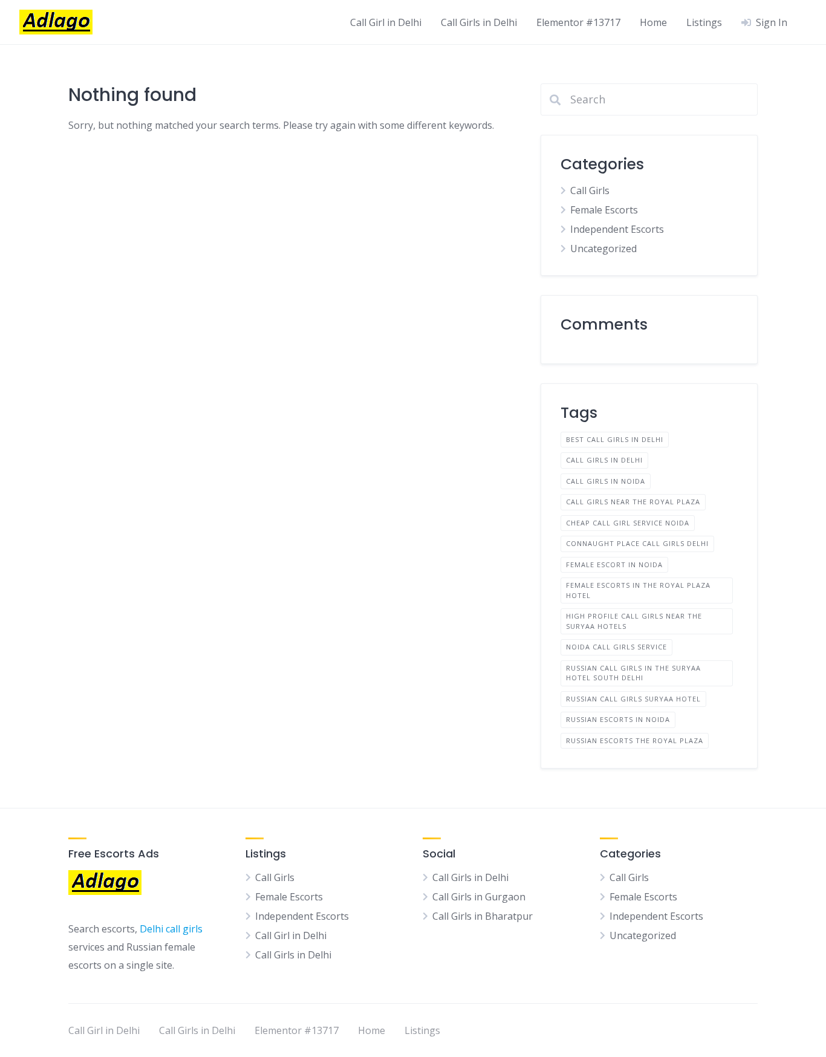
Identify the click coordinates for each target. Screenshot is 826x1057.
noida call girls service (616, 646)
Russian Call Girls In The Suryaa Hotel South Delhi (633, 673)
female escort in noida (614, 564)
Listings (704, 22)
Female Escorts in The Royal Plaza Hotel (638, 590)
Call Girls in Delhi (479, 22)
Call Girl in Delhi (385, 22)
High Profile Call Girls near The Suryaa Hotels (634, 621)
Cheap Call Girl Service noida (627, 522)
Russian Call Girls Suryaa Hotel (633, 698)
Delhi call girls (171, 928)
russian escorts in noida (618, 719)
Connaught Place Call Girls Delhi (637, 543)
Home (653, 22)
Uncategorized (603, 248)
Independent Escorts (617, 229)
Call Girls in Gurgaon (478, 896)
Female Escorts (604, 209)
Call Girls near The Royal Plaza (633, 501)
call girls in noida (605, 481)
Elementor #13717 (578, 22)
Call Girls (590, 190)
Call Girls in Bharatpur (482, 916)
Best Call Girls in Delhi (614, 439)
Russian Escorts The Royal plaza (634, 740)
